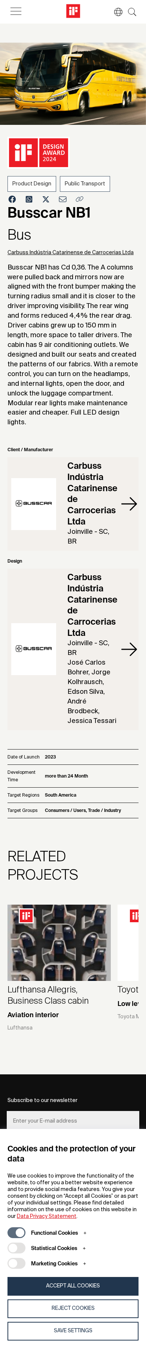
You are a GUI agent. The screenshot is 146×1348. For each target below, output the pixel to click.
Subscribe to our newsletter (42, 1100)
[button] (114, 12)
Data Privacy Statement (46, 1216)
